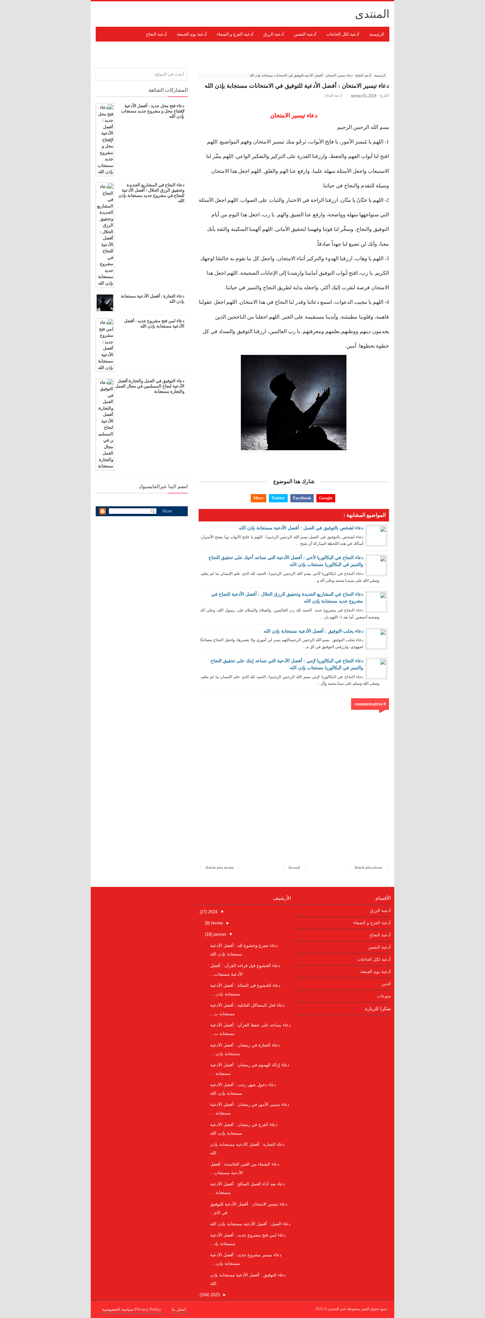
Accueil (294, 867)
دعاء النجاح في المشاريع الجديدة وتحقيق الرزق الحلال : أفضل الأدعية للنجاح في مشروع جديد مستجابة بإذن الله (151, 192)
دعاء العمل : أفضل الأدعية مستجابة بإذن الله (250, 1223)
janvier (219, 934)
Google (326, 497)
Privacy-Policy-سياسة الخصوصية (131, 1309)
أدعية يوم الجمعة (375, 971)
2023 (214, 1294)
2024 (212, 911)
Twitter (278, 497)
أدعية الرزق (380, 910)
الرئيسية (376, 34)
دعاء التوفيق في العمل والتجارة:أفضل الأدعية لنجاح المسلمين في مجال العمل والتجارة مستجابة (149, 386)
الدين (386, 983)
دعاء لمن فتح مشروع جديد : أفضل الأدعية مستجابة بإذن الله (154, 323)
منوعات (384, 995)
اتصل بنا (179, 1309)
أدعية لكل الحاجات (374, 959)
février (216, 923)
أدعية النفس (379, 947)
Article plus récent (368, 867)
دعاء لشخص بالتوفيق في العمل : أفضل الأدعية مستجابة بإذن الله (301, 527)
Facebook (302, 497)
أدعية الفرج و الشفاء (372, 922)
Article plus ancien (220, 867)
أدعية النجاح (333, 95)
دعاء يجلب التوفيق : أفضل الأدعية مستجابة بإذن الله (313, 631)
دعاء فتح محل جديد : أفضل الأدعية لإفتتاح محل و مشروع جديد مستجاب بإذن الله (152, 111)
